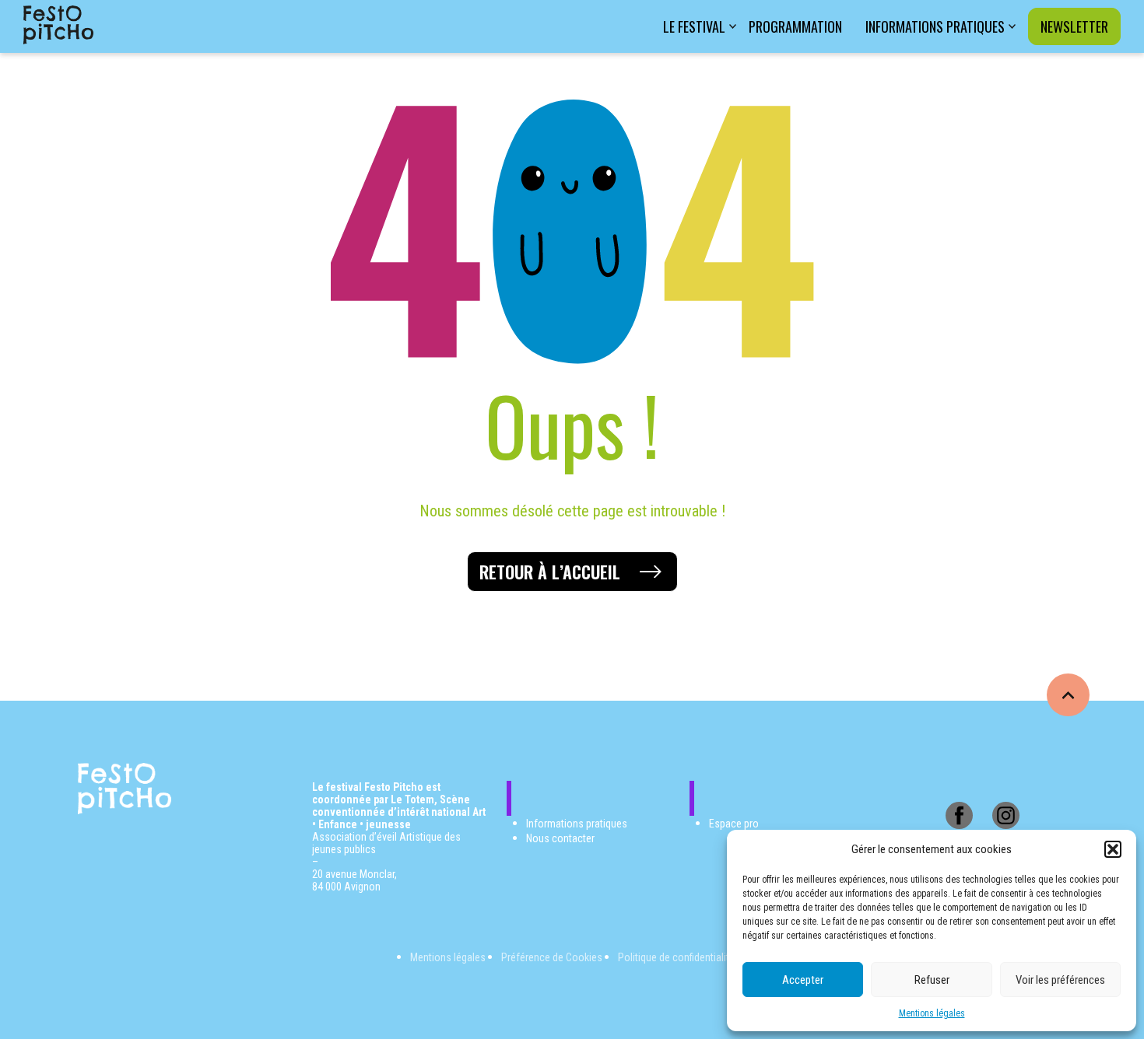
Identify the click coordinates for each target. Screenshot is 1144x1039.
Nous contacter (560, 838)
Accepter (802, 980)
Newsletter (1074, 26)
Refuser (931, 980)
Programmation (795, 26)
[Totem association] (58, 26)
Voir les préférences (1060, 980)
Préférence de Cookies (551, 957)
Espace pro (734, 823)
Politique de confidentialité (676, 957)
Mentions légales (932, 1013)
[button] (1113, 849)
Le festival (694, 26)
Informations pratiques (935, 26)
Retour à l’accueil (549, 571)
